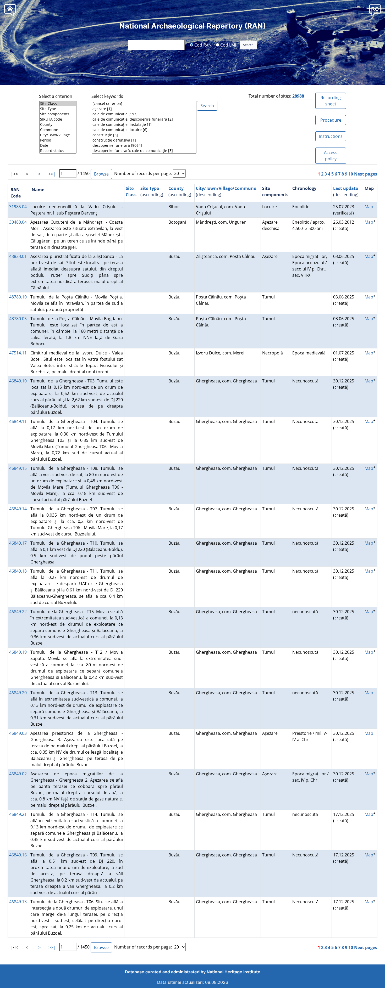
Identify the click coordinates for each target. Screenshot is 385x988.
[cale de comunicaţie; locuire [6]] (144, 129)
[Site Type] (58, 108)
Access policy (330, 156)
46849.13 (18, 902)
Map (369, 207)
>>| (52, 174)
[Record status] (58, 150)
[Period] (58, 140)
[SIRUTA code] (58, 119)
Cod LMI (227, 45)
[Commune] (58, 129)
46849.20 (18, 693)
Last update (345, 188)
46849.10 (18, 381)
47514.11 (18, 353)
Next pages (365, 174)
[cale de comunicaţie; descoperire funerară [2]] (144, 119)
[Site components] (58, 114)
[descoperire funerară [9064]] (144, 145)
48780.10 (18, 297)
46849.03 (18, 733)
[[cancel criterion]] (144, 103)
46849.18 (18, 571)
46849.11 (18, 421)
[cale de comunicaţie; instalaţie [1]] (144, 124)
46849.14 (18, 509)
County (176, 188)
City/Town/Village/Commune (226, 188)
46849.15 (18, 468)
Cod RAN (202, 45)
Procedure (330, 120)
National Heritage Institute (233, 971)
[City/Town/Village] (58, 135)
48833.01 (18, 256)
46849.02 (18, 774)
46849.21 (18, 814)
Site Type (149, 188)
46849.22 (18, 611)
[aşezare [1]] (144, 108)
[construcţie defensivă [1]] (144, 140)
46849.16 (18, 855)
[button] (375, 10)
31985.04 (18, 207)
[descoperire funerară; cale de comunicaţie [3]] (144, 150)
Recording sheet (331, 101)
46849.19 (18, 652)
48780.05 (18, 318)
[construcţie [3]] (144, 135)
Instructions (331, 136)
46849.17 (18, 543)
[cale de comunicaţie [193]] (144, 114)
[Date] (58, 145)
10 (350, 174)
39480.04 (18, 222)
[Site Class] (58, 103)
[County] (58, 124)
